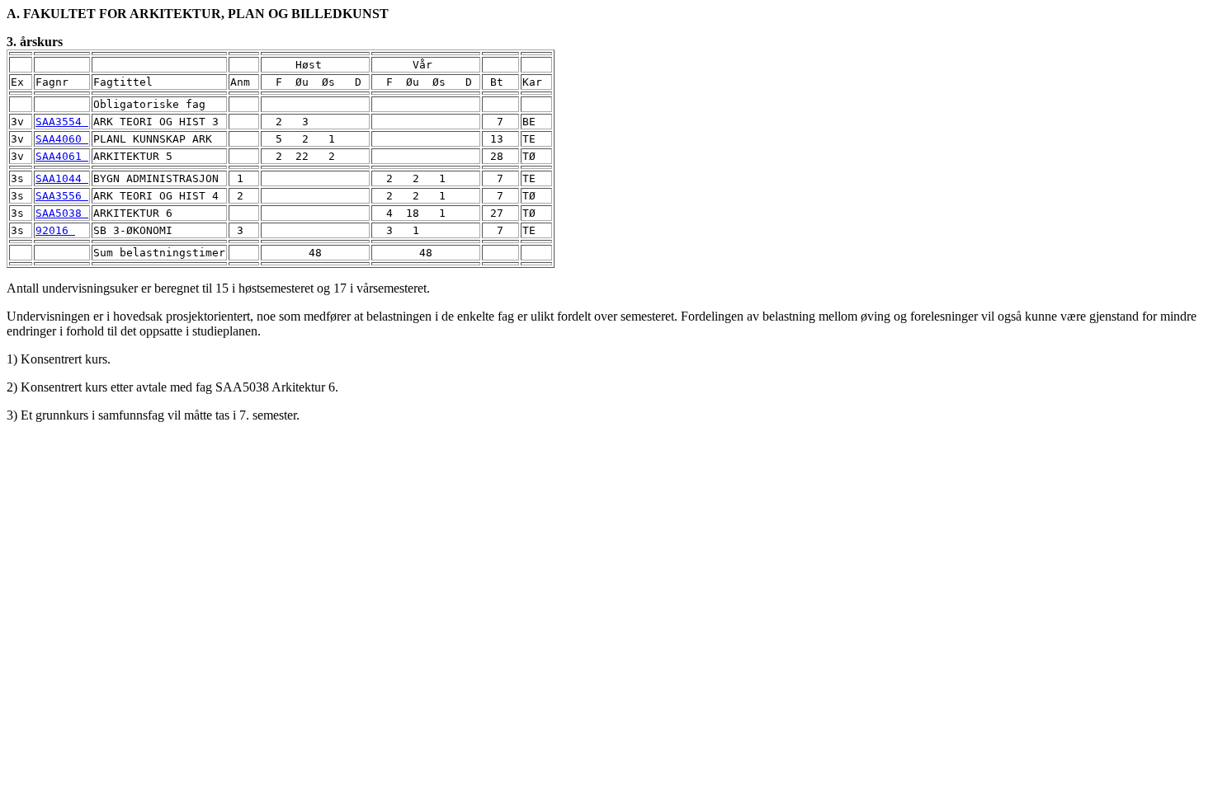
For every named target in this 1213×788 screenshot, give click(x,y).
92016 (55, 230)
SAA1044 (61, 178)
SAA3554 (61, 121)
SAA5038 (61, 213)
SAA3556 (61, 196)
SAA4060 (61, 139)
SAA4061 (61, 156)
